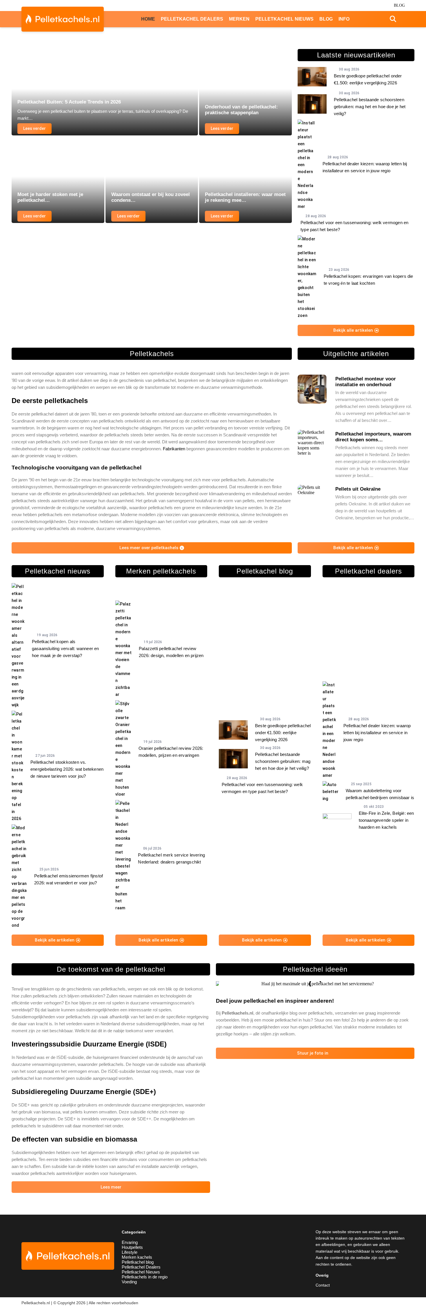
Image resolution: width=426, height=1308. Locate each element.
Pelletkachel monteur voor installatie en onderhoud (365, 381)
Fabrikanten (174, 448)
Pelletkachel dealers (192, 19)
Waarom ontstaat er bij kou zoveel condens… (150, 197)
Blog (399, 5)
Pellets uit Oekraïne (358, 489)
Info (343, 19)
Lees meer (111, 1187)
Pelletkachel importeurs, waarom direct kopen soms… (373, 436)
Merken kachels (137, 1257)
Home (148, 19)
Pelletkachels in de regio (145, 1276)
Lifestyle (129, 1252)
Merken (239, 19)
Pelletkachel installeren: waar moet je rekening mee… (245, 197)
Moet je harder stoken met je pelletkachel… (50, 197)
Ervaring (130, 1242)
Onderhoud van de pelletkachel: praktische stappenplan (241, 109)
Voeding (129, 1281)
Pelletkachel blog (138, 1262)
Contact (323, 1285)
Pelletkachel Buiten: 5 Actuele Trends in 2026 (69, 102)
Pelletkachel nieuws (284, 19)
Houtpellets (132, 1247)
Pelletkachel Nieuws (141, 1271)
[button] (221, 984)
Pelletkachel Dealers (141, 1267)
